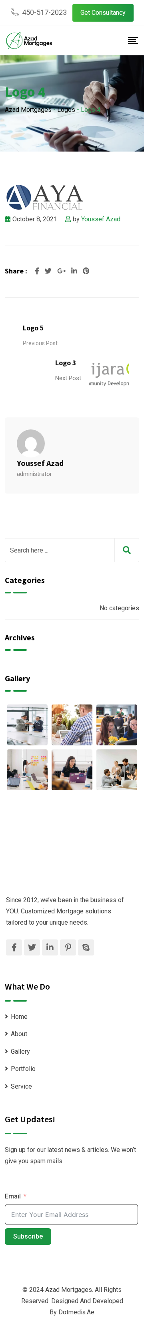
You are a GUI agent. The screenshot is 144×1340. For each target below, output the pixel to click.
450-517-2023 (44, 12)
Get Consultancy (103, 12)
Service (21, 1086)
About (19, 1034)
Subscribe (28, 1236)
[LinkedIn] (75, 271)
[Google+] (62, 271)
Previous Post (40, 343)
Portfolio (23, 1069)
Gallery (20, 1051)
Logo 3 (65, 362)
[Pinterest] (86, 271)
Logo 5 (33, 327)
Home (19, 1016)
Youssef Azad (100, 219)
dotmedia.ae (76, 1312)
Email (13, 1196)
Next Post (68, 378)
